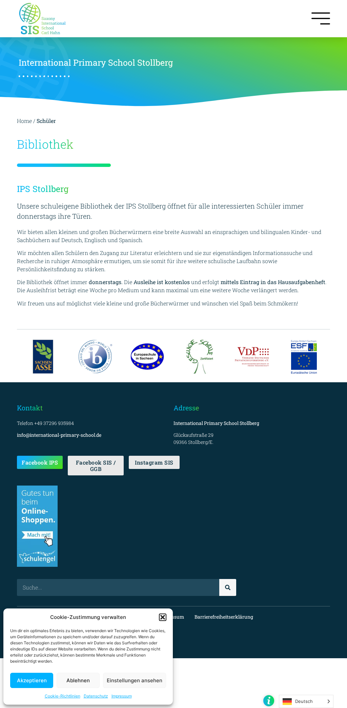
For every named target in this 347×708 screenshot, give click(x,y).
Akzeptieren (32, 680)
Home (24, 120)
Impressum (121, 696)
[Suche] (227, 587)
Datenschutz (96, 696)
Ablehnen (78, 680)
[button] (162, 617)
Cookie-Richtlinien (62, 696)
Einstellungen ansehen (134, 680)
